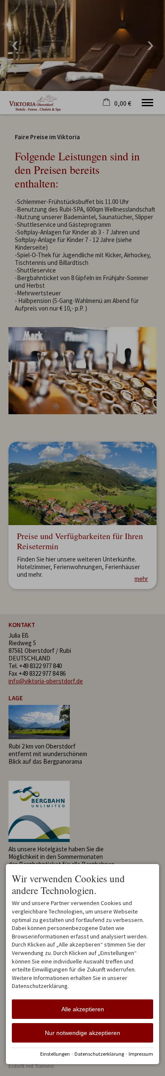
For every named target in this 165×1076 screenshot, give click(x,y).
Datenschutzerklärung (99, 1054)
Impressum (141, 1054)
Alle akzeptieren (82, 1009)
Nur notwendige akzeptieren (82, 1032)
